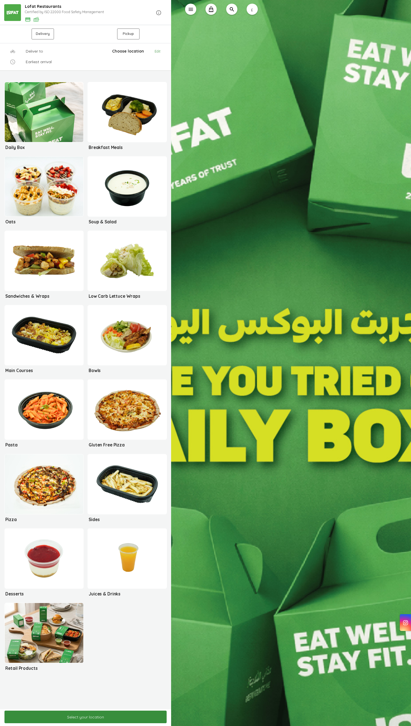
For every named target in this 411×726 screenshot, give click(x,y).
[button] (85, 13)
